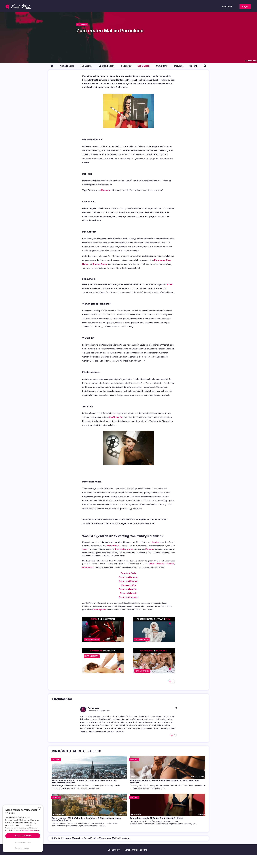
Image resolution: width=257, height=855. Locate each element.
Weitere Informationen (30, 830)
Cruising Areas (99, 264)
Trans (84, 549)
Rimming (160, 564)
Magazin (76, 838)
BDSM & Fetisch (106, 66)
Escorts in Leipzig (128, 593)
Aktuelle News (67, 66)
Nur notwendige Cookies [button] (23, 842)
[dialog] (23, 828)
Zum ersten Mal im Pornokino (114, 838)
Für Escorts (86, 66)
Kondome (105, 190)
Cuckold (170, 564)
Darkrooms (159, 260)
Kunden (155, 542)
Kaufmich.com (61, 838)
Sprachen (113, 849)
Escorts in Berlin (128, 573)
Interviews (178, 66)
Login (245, 6)
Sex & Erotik (82, 25)
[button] (22, 848)
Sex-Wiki (193, 66)
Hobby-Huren (113, 546)
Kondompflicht (99, 609)
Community (161, 66)
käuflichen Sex (116, 417)
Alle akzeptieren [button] (23, 836)
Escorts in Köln (128, 585)
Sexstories (126, 66)
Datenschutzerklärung (135, 849)
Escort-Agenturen (124, 549)
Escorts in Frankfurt (128, 589)
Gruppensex (88, 567)
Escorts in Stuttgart (128, 597)
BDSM (170, 284)
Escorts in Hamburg (128, 577)
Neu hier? (227, 6)
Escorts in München (128, 581)
